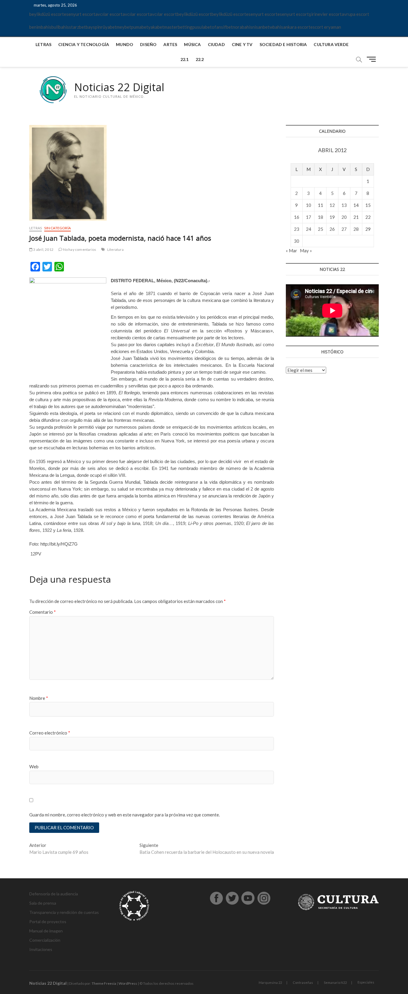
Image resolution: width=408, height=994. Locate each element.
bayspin (93, 27)
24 (308, 229)
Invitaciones (40, 949)
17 (308, 217)
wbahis (276, 27)
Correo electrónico (49, 732)
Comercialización (44, 940)
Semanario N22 (335, 982)
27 (344, 229)
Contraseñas (303, 982)
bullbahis (60, 27)
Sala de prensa (42, 903)
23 (296, 229)
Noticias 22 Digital (119, 87)
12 (332, 205)
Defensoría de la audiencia (53, 893)
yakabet (156, 27)
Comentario (42, 612)
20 (344, 217)
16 (296, 217)
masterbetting (178, 27)
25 (320, 229)
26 (332, 229)
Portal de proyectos (47, 921)
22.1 (184, 59)
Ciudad (216, 44)
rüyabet (108, 27)
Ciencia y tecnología (83, 44)
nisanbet (260, 27)
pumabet (139, 27)
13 (344, 205)
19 (332, 217)
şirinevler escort (325, 14)
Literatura (115, 249)
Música (192, 44)
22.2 (200, 59)
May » (306, 250)
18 (320, 217)
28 (356, 229)
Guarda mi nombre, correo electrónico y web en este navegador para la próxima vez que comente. (124, 814)
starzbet (77, 27)
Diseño (148, 44)
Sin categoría (57, 228)
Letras (43, 44)
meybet (123, 27)
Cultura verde (331, 44)
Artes (170, 44)
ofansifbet (222, 27)
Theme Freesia (104, 983)
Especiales (366, 982)
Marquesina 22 (270, 982)
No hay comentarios (79, 249)
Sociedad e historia (283, 44)
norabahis (242, 27)
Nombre (38, 698)
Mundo (124, 44)
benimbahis (40, 27)
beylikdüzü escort (46, 14)
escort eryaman (325, 27)
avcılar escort (108, 14)
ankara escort (296, 27)
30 (296, 241)
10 (308, 205)
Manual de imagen (46, 930)
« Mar (291, 250)
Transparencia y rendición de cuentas (64, 912)
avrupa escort (355, 14)
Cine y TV (242, 44)
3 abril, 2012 (43, 249)
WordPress (128, 983)
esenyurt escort (79, 14)
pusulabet (202, 27)
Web (34, 766)
